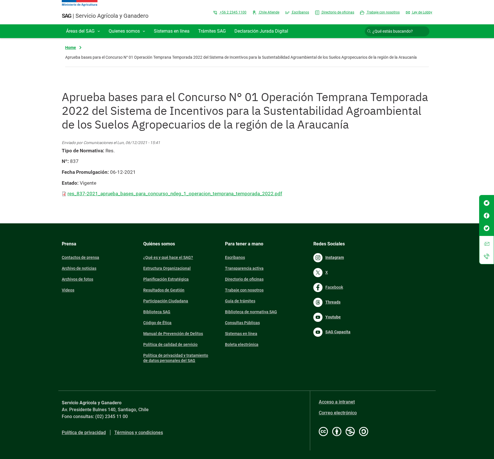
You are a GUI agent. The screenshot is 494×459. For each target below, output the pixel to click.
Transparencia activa (244, 268)
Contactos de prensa (80, 257)
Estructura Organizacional (167, 268)
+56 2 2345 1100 (232, 12)
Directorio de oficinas (337, 12)
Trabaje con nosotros (383, 12)
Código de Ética (157, 322)
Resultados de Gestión (163, 290)
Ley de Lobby (421, 12)
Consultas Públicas (242, 322)
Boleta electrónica (241, 344)
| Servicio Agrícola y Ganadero (105, 15)
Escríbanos (300, 12)
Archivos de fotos (77, 279)
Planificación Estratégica (166, 279)
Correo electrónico (338, 412)
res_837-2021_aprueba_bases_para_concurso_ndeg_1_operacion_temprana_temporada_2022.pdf (174, 193)
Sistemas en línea (241, 333)
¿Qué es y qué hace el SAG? (168, 257)
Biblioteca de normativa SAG (251, 312)
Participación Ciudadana (165, 301)
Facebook (334, 287)
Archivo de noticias (79, 268)
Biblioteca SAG (156, 312)
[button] (83, 31)
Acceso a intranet (337, 402)
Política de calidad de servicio (170, 344)
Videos (68, 290)
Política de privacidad (84, 432)
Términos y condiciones (138, 432)
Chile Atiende (268, 12)
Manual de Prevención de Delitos (173, 333)
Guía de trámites (240, 301)
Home (70, 47)
